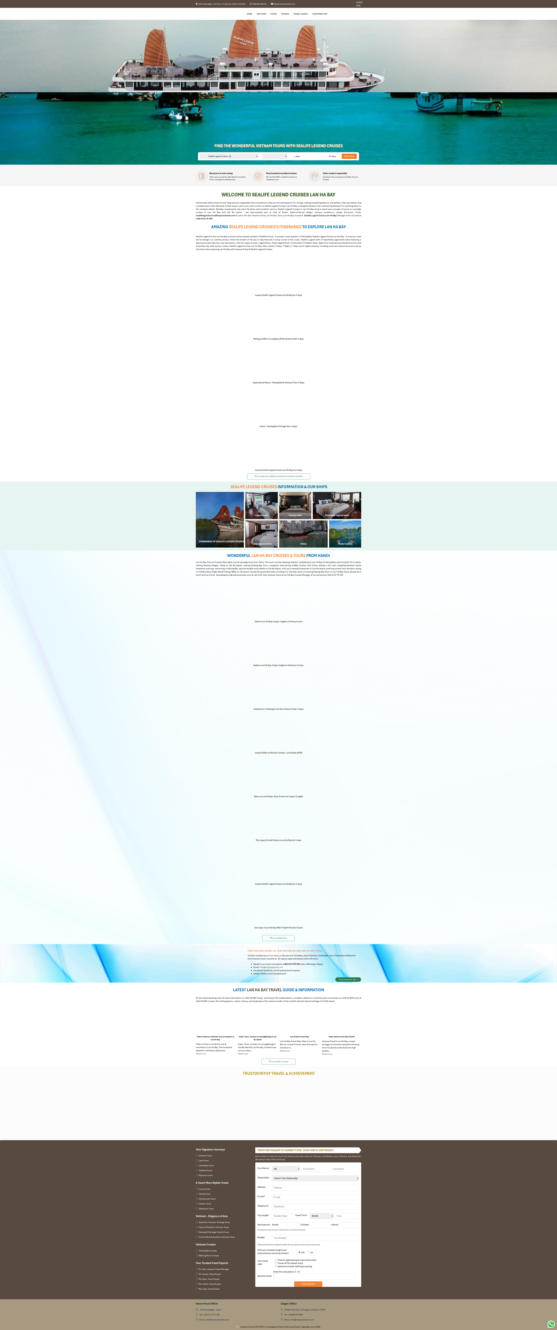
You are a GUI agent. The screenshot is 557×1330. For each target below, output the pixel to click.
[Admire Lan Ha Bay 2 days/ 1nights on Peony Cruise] (278, 600)
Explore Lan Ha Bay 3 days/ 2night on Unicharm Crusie (278, 665)
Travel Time (301, 1215)
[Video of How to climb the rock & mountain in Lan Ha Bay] (215, 1020)
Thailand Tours (205, 1170)
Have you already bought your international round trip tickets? (273, 1252)
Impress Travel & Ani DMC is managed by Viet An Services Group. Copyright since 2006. (280, 1327)
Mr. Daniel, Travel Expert (210, 1274)
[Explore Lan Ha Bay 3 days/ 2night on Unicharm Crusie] (278, 643)
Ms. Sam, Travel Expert (209, 1279)
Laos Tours (204, 1160)
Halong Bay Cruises (208, 1250)
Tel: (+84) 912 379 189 (209, 1314)
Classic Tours (205, 1203)
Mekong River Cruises (209, 1255)
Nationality (263, 1177)
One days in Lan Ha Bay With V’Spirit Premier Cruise (278, 927)
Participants (264, 1224)
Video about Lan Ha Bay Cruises (342, 1036)
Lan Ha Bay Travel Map (299, 1036)
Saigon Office (289, 1303)
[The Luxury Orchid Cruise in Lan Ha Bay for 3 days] (278, 818)
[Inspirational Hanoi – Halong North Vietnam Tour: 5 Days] (278, 361)
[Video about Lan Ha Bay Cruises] (341, 1020)
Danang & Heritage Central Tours (214, 1232)
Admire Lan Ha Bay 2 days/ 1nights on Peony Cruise (278, 621)
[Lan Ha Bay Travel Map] (299, 1020)
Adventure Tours (206, 1208)
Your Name (263, 1168)
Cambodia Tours (206, 1165)
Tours (273, 14)
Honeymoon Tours (207, 1198)
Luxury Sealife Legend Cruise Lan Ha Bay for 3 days (278, 295)
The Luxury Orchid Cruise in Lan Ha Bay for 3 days (278, 840)
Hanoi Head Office (207, 1303)
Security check (264, 1276)
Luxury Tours (204, 1189)
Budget (261, 1237)
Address (261, 1187)
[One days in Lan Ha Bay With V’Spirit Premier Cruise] (278, 906)
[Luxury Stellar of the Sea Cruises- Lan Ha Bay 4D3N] (278, 731)
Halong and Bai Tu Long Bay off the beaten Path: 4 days (278, 338)
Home (249, 14)
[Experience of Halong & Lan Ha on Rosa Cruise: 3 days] (278, 687)
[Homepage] (210, 14)
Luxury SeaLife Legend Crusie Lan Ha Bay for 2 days (278, 470)
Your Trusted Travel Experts (212, 1263)
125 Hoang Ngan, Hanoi (210, 1309)
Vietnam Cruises (206, 1244)
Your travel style (262, 1262)
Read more (201, 1053)
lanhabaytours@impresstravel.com (233, 575)
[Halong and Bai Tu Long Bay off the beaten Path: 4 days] (278, 317)
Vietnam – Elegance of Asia (212, 1216)
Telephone (263, 1205)
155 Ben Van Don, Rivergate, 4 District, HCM (304, 1309)
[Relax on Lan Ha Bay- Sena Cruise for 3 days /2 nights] (278, 774)
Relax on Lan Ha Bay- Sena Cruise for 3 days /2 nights (278, 796)
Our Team (261, 14)
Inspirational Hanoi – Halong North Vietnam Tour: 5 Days (278, 382)
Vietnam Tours (205, 1155)
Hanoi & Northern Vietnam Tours (214, 1227)
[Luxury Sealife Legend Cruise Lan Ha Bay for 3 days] (278, 273)
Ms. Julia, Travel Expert (209, 1289)
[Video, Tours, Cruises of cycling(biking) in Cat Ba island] (257, 1020)
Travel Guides (300, 14)
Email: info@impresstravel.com (214, 1319)
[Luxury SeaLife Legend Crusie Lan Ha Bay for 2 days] (278, 448)
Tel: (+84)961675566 (293, 1314)
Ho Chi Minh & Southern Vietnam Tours (217, 1237)
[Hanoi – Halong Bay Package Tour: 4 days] (278, 404)
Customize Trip (319, 14)
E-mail (261, 1196)
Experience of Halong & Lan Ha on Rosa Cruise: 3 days (278, 709)
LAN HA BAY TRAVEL (264, 989)
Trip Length (263, 1215)
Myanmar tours (206, 1175)
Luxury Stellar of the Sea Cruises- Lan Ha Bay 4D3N (278, 752)
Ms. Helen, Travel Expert (210, 1284)
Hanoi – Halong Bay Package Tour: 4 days (278, 426)
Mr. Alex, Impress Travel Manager (214, 1269)
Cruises (285, 14)
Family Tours (204, 1194)
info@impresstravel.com (271, 967)
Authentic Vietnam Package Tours (214, 1222)
